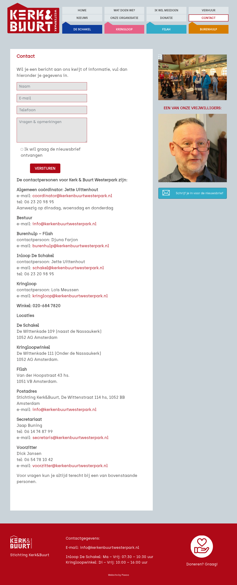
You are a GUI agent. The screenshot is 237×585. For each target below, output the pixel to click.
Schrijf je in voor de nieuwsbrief (199, 193)
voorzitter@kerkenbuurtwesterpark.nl (70, 465)
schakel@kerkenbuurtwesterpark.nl (68, 267)
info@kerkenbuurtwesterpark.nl (64, 223)
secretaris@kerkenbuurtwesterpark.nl (70, 437)
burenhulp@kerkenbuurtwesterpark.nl (70, 245)
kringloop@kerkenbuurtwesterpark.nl (70, 295)
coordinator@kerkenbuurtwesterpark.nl (72, 195)
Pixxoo (125, 575)
